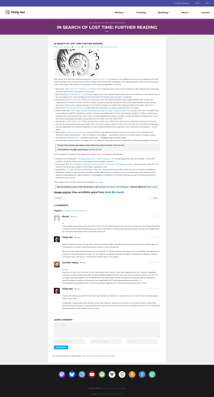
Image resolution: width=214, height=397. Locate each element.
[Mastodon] (62, 374)
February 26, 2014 (95, 150)
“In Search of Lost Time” (100, 79)
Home (90, 22)
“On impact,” (70, 170)
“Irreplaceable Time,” (73, 121)
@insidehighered (102, 187)
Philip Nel (67, 47)
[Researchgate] (152, 374)
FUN (197, 3)
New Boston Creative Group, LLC (110, 394)
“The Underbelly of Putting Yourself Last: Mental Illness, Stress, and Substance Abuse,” (101, 164)
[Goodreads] (122, 374)
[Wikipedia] (112, 374)
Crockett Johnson (181, 3)
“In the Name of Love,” (76, 94)
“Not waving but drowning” (76, 108)
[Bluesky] (72, 374)
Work (106, 22)
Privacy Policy (107, 388)
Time (103, 22)
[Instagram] (82, 374)
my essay (99, 182)
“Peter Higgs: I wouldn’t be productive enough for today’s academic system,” (99, 111)
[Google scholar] (142, 374)
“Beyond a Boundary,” (74, 100)
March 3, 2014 (151, 187)
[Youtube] (92, 374)
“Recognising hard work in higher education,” (94, 159)
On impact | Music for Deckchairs (74, 211)
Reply (75, 217)
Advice (99, 22)
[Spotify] (102, 374)
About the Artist (120, 388)
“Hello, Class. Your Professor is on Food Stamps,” (82, 89)
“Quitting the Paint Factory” (76, 132)
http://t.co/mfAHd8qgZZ (119, 187)
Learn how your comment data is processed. (98, 356)
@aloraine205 (119, 145)
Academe (95, 22)
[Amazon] (132, 374)
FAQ (207, 3)
